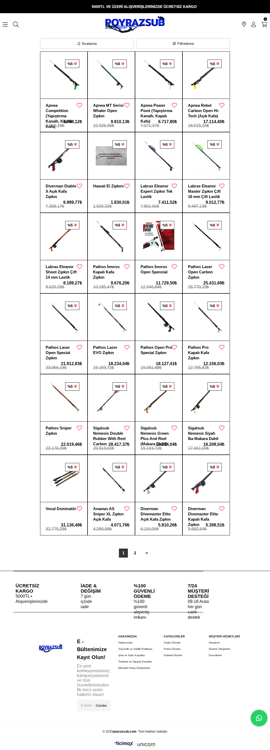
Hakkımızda (125, 642)
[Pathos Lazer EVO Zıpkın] (111, 317)
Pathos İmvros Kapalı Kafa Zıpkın (106, 269)
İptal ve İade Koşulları (131, 655)
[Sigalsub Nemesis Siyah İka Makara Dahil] (206, 397)
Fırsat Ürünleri (172, 648)
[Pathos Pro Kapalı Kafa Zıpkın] (206, 317)
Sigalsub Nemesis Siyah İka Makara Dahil (203, 431)
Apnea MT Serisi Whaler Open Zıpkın (108, 108)
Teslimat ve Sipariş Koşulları (135, 661)
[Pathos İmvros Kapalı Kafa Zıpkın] (111, 236)
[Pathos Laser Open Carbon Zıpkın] (206, 236)
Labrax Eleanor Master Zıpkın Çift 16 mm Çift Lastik (204, 189)
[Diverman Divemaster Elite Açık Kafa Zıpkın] (158, 478)
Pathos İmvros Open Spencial (154, 269)
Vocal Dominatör (61, 508)
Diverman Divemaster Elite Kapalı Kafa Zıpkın (203, 511)
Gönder (101, 706)
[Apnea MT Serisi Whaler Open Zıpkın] (111, 75)
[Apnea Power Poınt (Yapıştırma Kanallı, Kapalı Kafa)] (158, 75)
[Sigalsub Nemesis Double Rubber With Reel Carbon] (111, 397)
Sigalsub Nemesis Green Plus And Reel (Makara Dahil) (155, 431)
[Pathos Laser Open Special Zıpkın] (63, 317)
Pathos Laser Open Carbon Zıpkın (200, 269)
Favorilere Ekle (79, 105)
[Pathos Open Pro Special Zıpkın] (158, 317)
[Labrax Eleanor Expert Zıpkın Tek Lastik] (158, 155)
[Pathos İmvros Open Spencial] (158, 236)
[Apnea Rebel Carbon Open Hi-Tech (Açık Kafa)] (206, 75)
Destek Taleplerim (219, 648)
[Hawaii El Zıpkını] (111, 155)
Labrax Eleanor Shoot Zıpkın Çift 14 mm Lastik (61, 269)
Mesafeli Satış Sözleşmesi (134, 667)
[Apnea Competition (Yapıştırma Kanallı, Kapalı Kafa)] (63, 75)
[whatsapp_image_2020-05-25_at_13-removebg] (50, 648)
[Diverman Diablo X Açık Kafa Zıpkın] (63, 155)
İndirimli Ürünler (173, 655)
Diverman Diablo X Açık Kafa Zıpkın (61, 189)
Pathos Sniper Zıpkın (59, 431)
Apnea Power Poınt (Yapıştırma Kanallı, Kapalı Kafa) (156, 108)
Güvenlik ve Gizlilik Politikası (135, 648)
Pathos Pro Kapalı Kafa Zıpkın (198, 350)
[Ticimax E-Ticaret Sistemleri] (135, 745)
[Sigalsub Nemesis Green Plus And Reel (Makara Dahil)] (158, 397)
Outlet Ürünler (172, 642)
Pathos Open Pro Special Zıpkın (156, 350)
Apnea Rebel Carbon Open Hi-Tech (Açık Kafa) (203, 108)
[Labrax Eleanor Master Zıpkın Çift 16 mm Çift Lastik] (206, 155)
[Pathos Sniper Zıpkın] (63, 397)
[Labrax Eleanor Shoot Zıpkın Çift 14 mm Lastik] (63, 236)
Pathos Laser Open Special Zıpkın (58, 350)
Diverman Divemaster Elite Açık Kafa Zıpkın (156, 511)
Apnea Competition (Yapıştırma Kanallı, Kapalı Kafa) (59, 108)
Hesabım (214, 642)
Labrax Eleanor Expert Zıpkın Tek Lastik (156, 189)
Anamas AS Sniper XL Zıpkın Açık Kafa (108, 511)
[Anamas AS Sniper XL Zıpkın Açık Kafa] (111, 478)
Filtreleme (185, 43)
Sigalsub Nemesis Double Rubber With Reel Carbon (109, 431)
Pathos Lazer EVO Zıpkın (105, 350)
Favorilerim (215, 655)
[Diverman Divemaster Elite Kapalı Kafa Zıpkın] (206, 478)
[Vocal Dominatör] (63, 478)
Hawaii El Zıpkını (108, 186)
